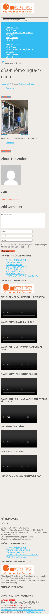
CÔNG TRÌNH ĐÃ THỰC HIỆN (19, 32)
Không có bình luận (26, 84)
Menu (3, 23)
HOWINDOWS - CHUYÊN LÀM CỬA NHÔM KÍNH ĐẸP (23, 610)
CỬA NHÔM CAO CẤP (15, 262)
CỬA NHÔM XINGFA (14, 265)
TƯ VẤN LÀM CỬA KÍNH (16, 260)
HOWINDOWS (12, 27)
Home (3, 61)
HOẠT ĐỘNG (12, 37)
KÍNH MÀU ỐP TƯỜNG (15, 271)
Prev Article (6, 97)
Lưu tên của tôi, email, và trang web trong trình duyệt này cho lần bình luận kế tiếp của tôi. (24, 246)
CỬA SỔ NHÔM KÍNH (14, 269)
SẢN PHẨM (11, 30)
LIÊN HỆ (9, 40)
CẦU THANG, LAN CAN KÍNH (17, 267)
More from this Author (10, 199)
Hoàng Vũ (5, 84)
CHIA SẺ (10, 35)
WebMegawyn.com (33, 612)
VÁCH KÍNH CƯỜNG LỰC (16, 274)
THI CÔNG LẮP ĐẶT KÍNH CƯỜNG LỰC (22, 276)
